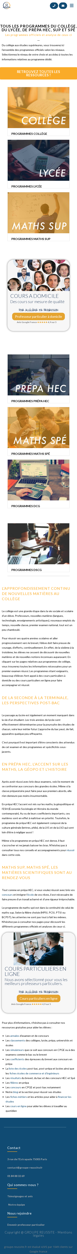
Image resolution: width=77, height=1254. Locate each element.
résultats (15, 1078)
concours (7, 894)
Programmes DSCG (26, 570)
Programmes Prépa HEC (30, 401)
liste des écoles (18, 1068)
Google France (38, 1251)
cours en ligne (18, 1106)
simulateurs (17, 1049)
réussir (71, 850)
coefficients (17, 1059)
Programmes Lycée (26, 186)
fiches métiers (18, 1096)
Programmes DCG (25, 506)
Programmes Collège (29, 133)
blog (15, 1092)
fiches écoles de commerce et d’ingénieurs (34, 1073)
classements (17, 1040)
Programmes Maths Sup (30, 239)
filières (14, 1082)
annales (15, 1035)
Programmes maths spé (30, 453)
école (30, 894)
